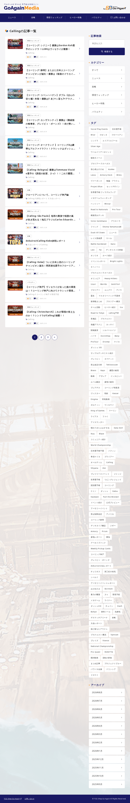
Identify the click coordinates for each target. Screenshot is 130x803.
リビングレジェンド (112, 479)
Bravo (93, 370)
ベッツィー (95, 204)
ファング (94, 226)
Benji (117, 336)
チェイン (109, 606)
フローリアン (117, 135)
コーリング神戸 (97, 554)
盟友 (93, 295)
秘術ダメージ (96, 158)
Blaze (101, 433)
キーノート (95, 267)
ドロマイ (94, 675)
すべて (95, 70)
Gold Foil (115, 284)
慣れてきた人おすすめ (100, 428)
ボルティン (95, 405)
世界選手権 (95, 479)
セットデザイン (113, 186)
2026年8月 (97, 692)
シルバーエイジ (109, 330)
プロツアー (95, 290)
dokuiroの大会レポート (101, 566)
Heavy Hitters (110, 278)
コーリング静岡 (97, 520)
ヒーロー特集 (76, 17)
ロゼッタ (103, 135)
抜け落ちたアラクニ (99, 629)
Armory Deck (106, 175)
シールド (94, 577)
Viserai (106, 640)
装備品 (93, 318)
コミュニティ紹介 (98, 439)
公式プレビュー (112, 502)
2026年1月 (97, 750)
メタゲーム (95, 600)
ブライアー (109, 456)
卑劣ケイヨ (95, 456)
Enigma (94, 399)
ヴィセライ (109, 405)
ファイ (105, 416)
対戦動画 (106, 399)
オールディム (96, 462)
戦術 (106, 393)
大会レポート (96, 623)
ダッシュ (104, 491)
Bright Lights (116, 261)
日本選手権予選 (97, 451)
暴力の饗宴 (95, 594)
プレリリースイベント (100, 474)
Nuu (93, 433)
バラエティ (97, 17)
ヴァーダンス (96, 181)
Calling (109, 462)
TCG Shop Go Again (12, 799)
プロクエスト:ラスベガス (101, 273)
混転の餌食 (107, 658)
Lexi (93, 250)
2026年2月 (97, 742)
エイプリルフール (110, 140)
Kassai (115, 393)
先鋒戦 (117, 611)
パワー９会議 (96, 669)
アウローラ (115, 221)
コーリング (109, 485)
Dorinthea (105, 336)
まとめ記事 (95, 663)
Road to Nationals (99, 209)
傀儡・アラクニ (112, 181)
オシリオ (94, 255)
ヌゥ (106, 594)
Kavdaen (95, 497)
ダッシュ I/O (96, 347)
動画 (93, 376)
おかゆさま (95, 589)
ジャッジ (117, 474)
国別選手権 (95, 485)
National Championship (102, 646)
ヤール (109, 238)
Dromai (106, 342)
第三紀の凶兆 (110, 571)
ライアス (94, 416)
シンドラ (94, 140)
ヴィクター (95, 393)
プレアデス (95, 387)
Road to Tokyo (97, 313)
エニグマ (108, 290)
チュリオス (95, 571)
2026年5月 (97, 717)
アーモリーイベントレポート (103, 583)
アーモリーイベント (99, 508)
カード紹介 (107, 255)
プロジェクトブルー (112, 663)
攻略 (33, 17)
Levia (93, 175)
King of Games (98, 410)
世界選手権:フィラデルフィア (103, 192)
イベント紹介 (96, 502)
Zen (104, 468)
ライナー (108, 600)
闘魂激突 (94, 330)
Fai (100, 250)
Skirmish (108, 589)
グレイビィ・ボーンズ (100, 560)
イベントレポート (98, 261)
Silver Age (95, 146)
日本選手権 (116, 129)
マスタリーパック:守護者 (109, 295)
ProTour (95, 342)
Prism (104, 531)
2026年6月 (97, 709)
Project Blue (96, 186)
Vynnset (114, 634)
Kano (113, 244)
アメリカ (110, 514)
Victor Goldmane (99, 221)
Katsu (115, 491)
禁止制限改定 (96, 514)
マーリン (112, 410)
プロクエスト (106, 318)
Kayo (103, 370)
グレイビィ (95, 359)
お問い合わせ (119, 17)
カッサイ (110, 324)
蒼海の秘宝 (109, 382)
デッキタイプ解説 (98, 525)
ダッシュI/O (96, 606)
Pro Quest (95, 652)
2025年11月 (98, 767)
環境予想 (116, 594)
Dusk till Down (98, 232)
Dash (119, 606)
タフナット (109, 359)
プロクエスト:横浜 (98, 634)
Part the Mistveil (111, 497)
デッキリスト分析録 (114, 250)
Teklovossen (112, 364)
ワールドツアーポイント (101, 152)
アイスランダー (97, 422)
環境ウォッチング (54, 17)
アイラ (119, 290)
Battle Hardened (98, 244)
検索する (108, 51)
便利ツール (105, 611)
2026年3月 (97, 734)
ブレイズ (94, 640)
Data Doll (118, 428)
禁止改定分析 (96, 364)
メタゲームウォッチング (101, 198)
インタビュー (116, 376)
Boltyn (94, 611)
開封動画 (94, 658)
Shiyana (94, 468)
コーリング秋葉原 (111, 387)
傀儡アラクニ (96, 324)
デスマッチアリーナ (99, 617)
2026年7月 (97, 700)
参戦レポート (96, 537)
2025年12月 (98, 759)
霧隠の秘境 (114, 370)
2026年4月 (97, 726)
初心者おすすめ (97, 169)
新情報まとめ (96, 301)
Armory (94, 531)
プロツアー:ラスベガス (100, 163)
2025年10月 (98, 775)
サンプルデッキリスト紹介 (102, 353)
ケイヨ (117, 342)
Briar (93, 135)
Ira (121, 307)
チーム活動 (95, 307)
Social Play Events (99, 129)
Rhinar (107, 204)
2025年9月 (97, 784)
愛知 (108, 537)
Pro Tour (116, 209)
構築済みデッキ (97, 215)
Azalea (111, 169)
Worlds (103, 284)
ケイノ (93, 491)
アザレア (102, 376)
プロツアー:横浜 (113, 301)
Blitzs (119, 175)
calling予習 (114, 313)
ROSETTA (109, 652)
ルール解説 (95, 382)
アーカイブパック (98, 543)
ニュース (12, 17)
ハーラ (93, 336)
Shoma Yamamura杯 (112, 226)
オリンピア (95, 278)
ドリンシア (111, 669)
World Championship (101, 445)
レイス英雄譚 (96, 238)
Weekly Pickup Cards (101, 548)
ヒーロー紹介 (110, 307)
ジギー (113, 525)
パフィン (112, 451)
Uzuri (93, 284)
